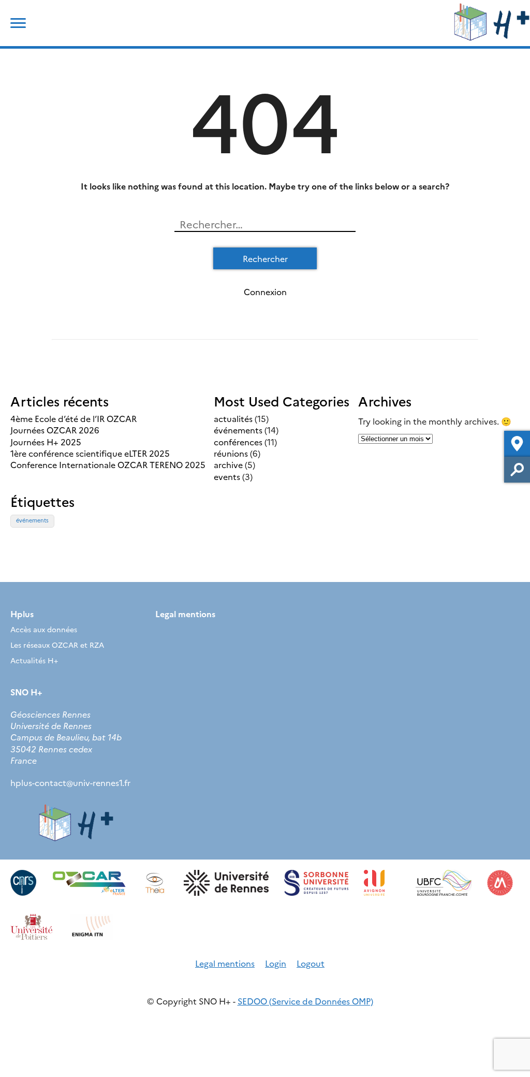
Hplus (22, 613)
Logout (311, 963)
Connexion (265, 291)
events (227, 476)
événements (238, 429)
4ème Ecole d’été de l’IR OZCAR (73, 418)
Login (275, 963)
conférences (238, 441)
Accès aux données (43, 629)
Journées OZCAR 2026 (54, 429)
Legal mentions (185, 613)
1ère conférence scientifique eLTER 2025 (90, 453)
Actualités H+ (34, 660)
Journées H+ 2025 (45, 441)
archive (228, 464)
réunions (231, 453)
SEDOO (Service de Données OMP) (305, 1001)
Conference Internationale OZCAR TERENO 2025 (107, 464)
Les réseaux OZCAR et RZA (57, 644)
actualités (233, 418)
